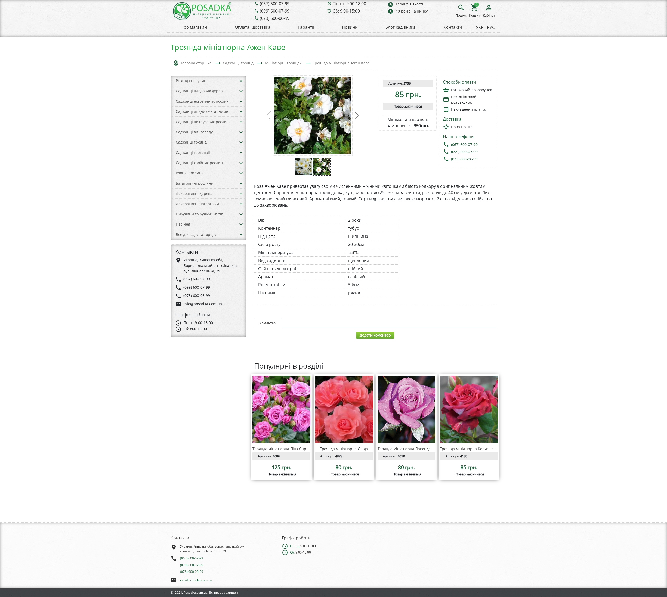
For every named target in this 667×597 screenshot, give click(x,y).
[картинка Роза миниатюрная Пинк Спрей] (281, 409)
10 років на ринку (407, 11)
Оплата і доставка (252, 27)
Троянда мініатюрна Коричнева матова (476, 448)
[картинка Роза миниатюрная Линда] (344, 409)
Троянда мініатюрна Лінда (344, 448)
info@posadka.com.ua (196, 580)
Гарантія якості (405, 4)
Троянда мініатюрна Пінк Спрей (281, 448)
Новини (350, 27)
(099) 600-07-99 (274, 11)
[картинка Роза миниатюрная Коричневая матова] (469, 409)
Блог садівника (400, 27)
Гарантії (306, 27)
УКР (480, 27)
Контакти (452, 27)
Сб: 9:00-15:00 (346, 11)
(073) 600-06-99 (274, 18)
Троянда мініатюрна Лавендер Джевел (413, 448)
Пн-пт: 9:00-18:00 (349, 4)
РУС (491, 27)
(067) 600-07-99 (274, 4)
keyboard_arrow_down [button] (241, 81)
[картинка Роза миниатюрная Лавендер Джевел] (406, 409)
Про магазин (194, 27)
